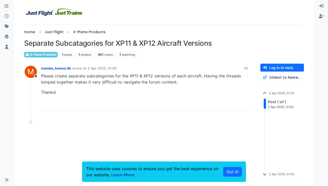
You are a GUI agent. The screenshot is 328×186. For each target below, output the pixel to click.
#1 (246, 68)
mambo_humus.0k (56, 68)
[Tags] (6, 26)
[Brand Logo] (54, 12)
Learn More (123, 174)
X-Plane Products (42, 54)
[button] (6, 180)
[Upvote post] (234, 105)
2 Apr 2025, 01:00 (102, 68)
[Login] (321, 6)
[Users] (6, 47)
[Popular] (6, 37)
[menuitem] (321, 6)
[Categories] (6, 6)
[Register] (321, 16)
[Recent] (6, 16)
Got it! (233, 171)
